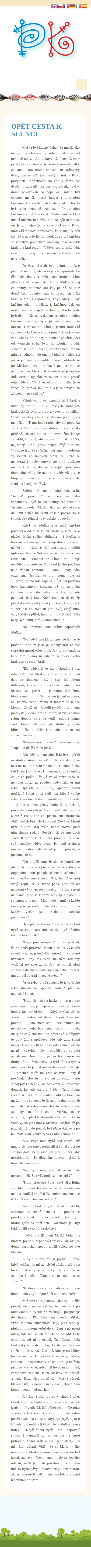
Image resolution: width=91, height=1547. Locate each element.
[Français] (66, 6)
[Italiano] (78, 6)
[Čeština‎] (60, 6)
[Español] (84, 6)
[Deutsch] (72, 6)
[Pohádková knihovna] (45, 40)
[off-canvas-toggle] (81, 84)
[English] (54, 6)
